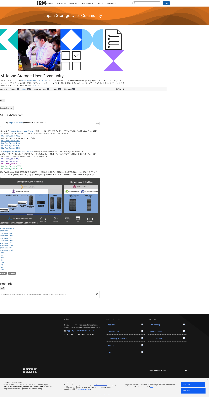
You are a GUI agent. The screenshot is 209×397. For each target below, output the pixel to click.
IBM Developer (156, 332)
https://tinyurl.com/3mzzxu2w (34, 80)
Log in (166, 3)
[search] (134, 3)
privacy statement (84, 389)
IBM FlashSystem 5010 (10, 148)
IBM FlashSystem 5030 (10, 145)
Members (69, 89)
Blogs (26, 89)
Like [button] (97, 123)
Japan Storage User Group (22, 131)
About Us (111, 325)
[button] (74, 3)
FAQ (109, 352)
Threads (14, 89)
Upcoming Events (41, 89)
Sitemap (111, 345)
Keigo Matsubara (16, 123)
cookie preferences (100, 385)
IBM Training (155, 325)
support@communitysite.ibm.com (80, 331)
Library (56, 89)
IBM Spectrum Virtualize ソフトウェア (18, 151)
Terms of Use (113, 332)
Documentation (156, 338)
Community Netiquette (117, 338)
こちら (33, 85)
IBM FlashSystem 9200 (10, 136)
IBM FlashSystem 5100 (10, 143)
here (151, 387)
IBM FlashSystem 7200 (10, 141)
